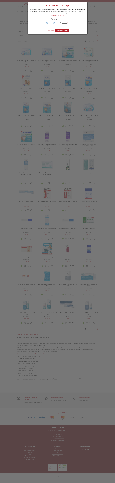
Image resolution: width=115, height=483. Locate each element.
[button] (57, 26)
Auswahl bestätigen (51, 30)
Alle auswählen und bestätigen (62, 30)
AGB (63, 15)
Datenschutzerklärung (56, 15)
